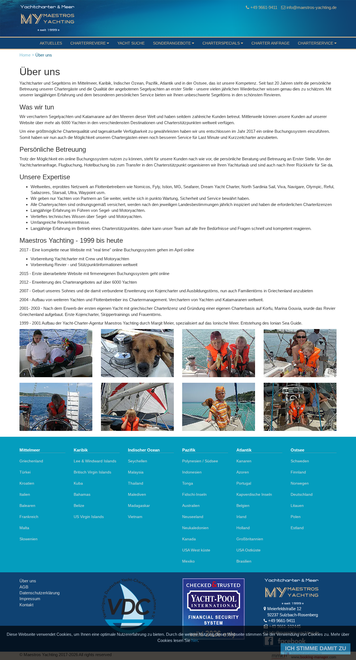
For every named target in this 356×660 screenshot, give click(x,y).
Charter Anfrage (270, 43)
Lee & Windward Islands (95, 461)
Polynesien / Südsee (200, 461)
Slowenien (28, 539)
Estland (297, 528)
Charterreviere (88, 43)
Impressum (29, 598)
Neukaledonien (195, 528)
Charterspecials (221, 43)
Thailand (135, 483)
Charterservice (316, 43)
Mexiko (188, 561)
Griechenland (31, 461)
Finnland (298, 472)
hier (194, 640)
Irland (241, 516)
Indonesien (192, 472)
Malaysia (136, 472)
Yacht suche (131, 43)
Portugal (243, 483)
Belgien (242, 505)
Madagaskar (139, 505)
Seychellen (137, 461)
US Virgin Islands (89, 516)
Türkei (25, 472)
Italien (24, 494)
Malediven (137, 494)
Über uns (27, 580)
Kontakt (26, 604)
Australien (191, 505)
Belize (79, 505)
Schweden (300, 461)
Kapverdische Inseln (254, 494)
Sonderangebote (172, 43)
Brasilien (243, 561)
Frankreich (28, 516)
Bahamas (82, 494)
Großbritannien (249, 539)
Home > (26, 55)
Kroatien (26, 483)
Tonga (187, 483)
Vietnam (135, 516)
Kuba (78, 483)
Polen (296, 516)
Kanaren (243, 461)
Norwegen (300, 483)
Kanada (189, 539)
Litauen (297, 505)
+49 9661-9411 (263, 7)
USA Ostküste (248, 550)
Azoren (242, 472)
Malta (24, 528)
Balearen (27, 505)
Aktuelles (51, 43)
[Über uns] (56, 353)
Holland (243, 528)
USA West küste (196, 550)
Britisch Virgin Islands (92, 472)
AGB (23, 587)
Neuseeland (192, 516)
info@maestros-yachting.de (311, 7)
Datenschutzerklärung (39, 592)
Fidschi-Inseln (194, 494)
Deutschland (302, 494)
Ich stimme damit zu (315, 648)
